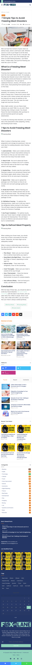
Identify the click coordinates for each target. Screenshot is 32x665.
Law (3, 505)
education (14, 583)
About (18, 655)
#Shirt (22, 578)
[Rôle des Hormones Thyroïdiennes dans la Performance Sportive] (16, 567)
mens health (27, 585)
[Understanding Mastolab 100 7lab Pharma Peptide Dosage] (26, 567)
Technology (5, 474)
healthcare (9, 585)
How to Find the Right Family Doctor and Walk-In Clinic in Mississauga (8, 335)
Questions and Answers (7, 507)
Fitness (19, 583)
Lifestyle (4, 476)
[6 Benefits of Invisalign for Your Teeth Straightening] (6, 393)
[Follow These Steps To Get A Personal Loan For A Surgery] (6, 387)
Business (4, 469)
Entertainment (5, 495)
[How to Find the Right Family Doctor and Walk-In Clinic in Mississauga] (8, 329)
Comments (26, 380)
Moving (4, 503)
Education (4, 512)
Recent (15, 380)
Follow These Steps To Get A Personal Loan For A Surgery (18, 385)
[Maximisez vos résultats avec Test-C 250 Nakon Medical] (6, 567)
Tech (3, 588)
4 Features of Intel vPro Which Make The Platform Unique (20, 405)
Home (4, 12)
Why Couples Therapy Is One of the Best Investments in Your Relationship (23, 353)
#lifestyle (17, 578)
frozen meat (16, 308)
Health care (15, 585)
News (3, 510)
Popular (5, 380)
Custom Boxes (20, 580)
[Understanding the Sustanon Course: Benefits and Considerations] (24, 429)
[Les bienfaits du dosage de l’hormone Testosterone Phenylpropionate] (24, 447)
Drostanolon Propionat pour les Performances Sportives (7, 454)
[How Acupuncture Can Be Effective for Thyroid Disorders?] (8, 345)
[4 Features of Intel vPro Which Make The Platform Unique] (6, 407)
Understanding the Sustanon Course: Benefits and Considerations (22, 437)
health (3, 585)
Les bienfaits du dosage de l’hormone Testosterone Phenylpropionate (23, 455)
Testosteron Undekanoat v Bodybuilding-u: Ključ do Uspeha (8, 436)
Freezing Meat (22, 304)
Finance (4, 490)
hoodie (21, 585)
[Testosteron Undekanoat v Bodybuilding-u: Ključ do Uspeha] (8, 429)
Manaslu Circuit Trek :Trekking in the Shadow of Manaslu (20, 398)
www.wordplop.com (12, 541)
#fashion (11, 578)
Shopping (4, 500)
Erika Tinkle (5, 24)
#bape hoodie (5, 578)
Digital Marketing (6, 488)
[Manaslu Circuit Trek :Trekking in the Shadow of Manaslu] (6, 400)
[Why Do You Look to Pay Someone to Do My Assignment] (6, 413)
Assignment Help (5, 580)
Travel (3, 478)
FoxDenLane (26, 652)
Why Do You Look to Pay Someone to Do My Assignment (20, 412)
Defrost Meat (10, 304)
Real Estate (5, 493)
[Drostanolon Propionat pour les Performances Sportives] (8, 447)
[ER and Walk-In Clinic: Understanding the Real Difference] (24, 329)
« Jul (15, 617)
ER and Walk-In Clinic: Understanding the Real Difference (23, 335)
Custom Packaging (6, 583)
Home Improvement (7, 481)
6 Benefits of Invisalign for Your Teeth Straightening (19, 392)
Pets (3, 498)
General (4, 483)
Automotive (5, 486)
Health (7, 12)
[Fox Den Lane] (10, 5)
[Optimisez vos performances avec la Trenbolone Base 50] (26, 561)
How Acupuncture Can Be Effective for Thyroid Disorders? (8, 352)
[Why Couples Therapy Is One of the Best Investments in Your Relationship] (24, 345)
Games (24, 583)
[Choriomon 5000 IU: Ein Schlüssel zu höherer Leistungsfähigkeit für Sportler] (6, 555)
